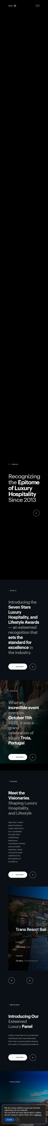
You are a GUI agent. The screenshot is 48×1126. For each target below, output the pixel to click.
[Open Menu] (38, 6)
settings (37, 1115)
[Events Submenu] (14, 6)
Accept (9, 1120)
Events (10, 6)
